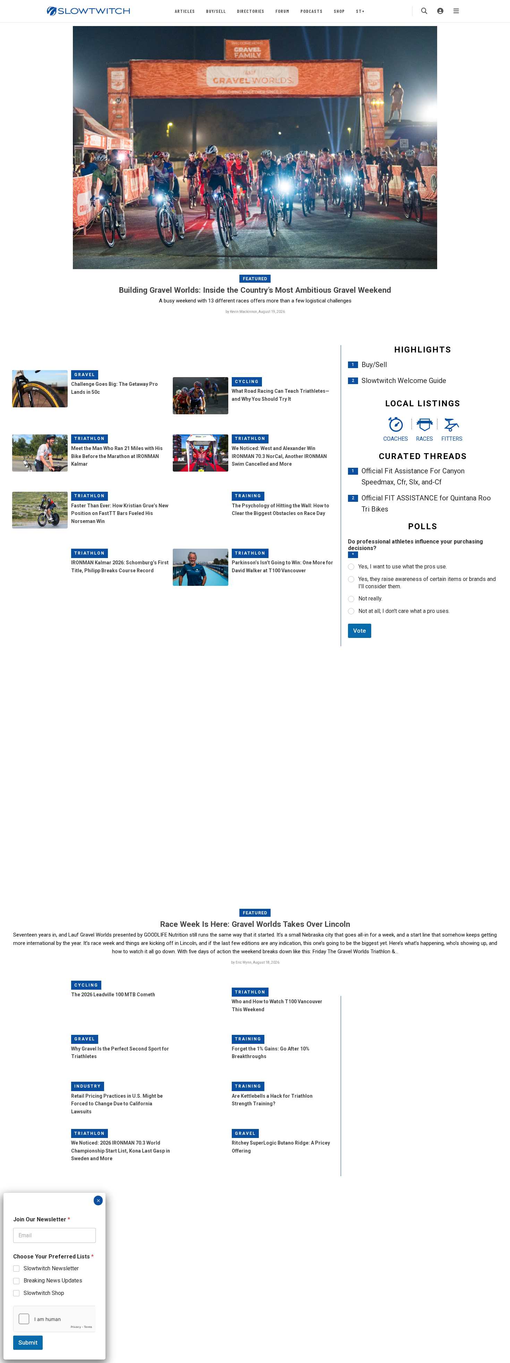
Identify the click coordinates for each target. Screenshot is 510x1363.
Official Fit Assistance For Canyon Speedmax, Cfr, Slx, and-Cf (413, 476)
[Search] (424, 11)
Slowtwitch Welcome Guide (404, 380)
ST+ (360, 11)
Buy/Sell (216, 11)
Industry (87, 1086)
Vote (359, 630)
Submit (27, 1342)
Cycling (247, 381)
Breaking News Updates (53, 1280)
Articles (185, 11)
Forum (282, 11)
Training (248, 495)
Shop (339, 11)
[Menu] (456, 11)
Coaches (395, 438)
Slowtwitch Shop (44, 1293)
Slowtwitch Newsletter (51, 1268)
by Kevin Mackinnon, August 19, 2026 (255, 312)
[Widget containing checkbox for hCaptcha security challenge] (54, 1319)
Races (424, 438)
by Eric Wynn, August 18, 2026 (255, 962)
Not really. (370, 598)
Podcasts (311, 11)
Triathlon (89, 438)
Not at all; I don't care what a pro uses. (404, 611)
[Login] (440, 11)
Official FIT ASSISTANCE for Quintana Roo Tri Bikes (426, 503)
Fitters (451, 438)
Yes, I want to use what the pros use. (402, 566)
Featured (255, 278)
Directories (250, 11)
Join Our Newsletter (41, 1219)
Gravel (84, 374)
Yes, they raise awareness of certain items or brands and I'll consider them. (427, 583)
